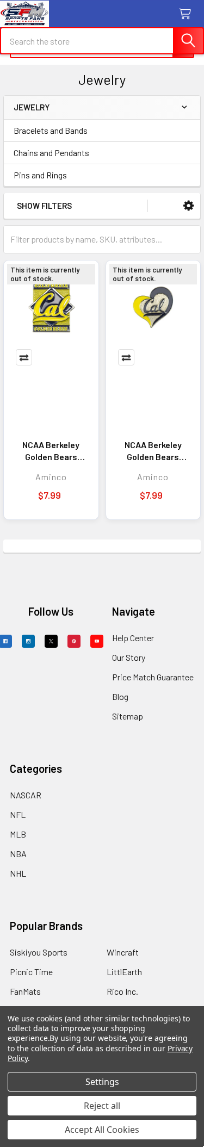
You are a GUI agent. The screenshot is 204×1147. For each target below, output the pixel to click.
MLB (18, 834)
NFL (18, 814)
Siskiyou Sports (38, 952)
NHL (18, 873)
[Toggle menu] (15, 15)
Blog (120, 696)
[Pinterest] (74, 641)
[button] (188, 206)
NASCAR (25, 795)
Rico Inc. (122, 991)
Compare (24, 357)
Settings (102, 1082)
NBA (18, 853)
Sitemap (127, 716)
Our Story (128, 657)
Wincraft (123, 952)
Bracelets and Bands (51, 130)
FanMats (25, 991)
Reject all (102, 1106)
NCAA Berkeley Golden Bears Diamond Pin (50, 450)
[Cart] (187, 14)
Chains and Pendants (51, 152)
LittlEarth (124, 971)
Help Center (133, 638)
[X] (51, 641)
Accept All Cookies (102, 1130)
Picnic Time (31, 971)
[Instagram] (28, 641)
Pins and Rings (40, 175)
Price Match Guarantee (153, 677)
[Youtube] (96, 641)
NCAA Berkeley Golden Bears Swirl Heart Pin (153, 450)
